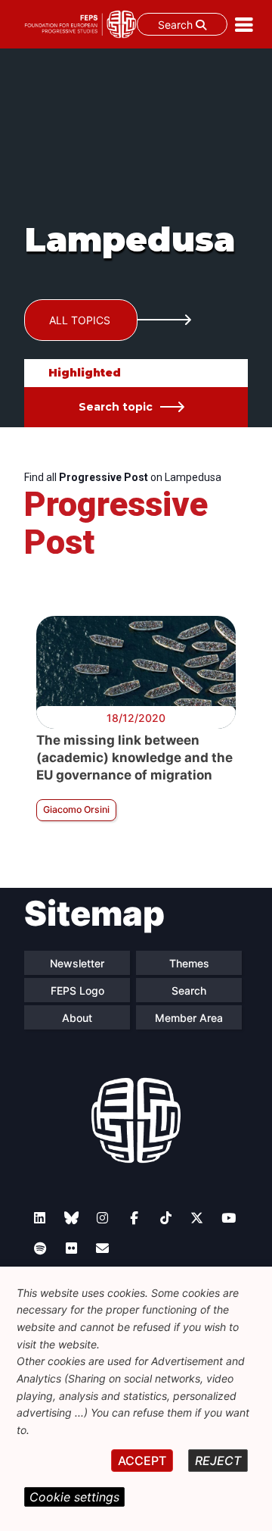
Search (177, 24)
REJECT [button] (218, 1460)
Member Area (189, 1017)
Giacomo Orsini (76, 809)
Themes (189, 963)
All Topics (79, 320)
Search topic (116, 407)
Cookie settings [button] (74, 1496)
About (77, 1017)
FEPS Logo (77, 990)
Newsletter (77, 963)
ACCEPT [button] (142, 1460)
